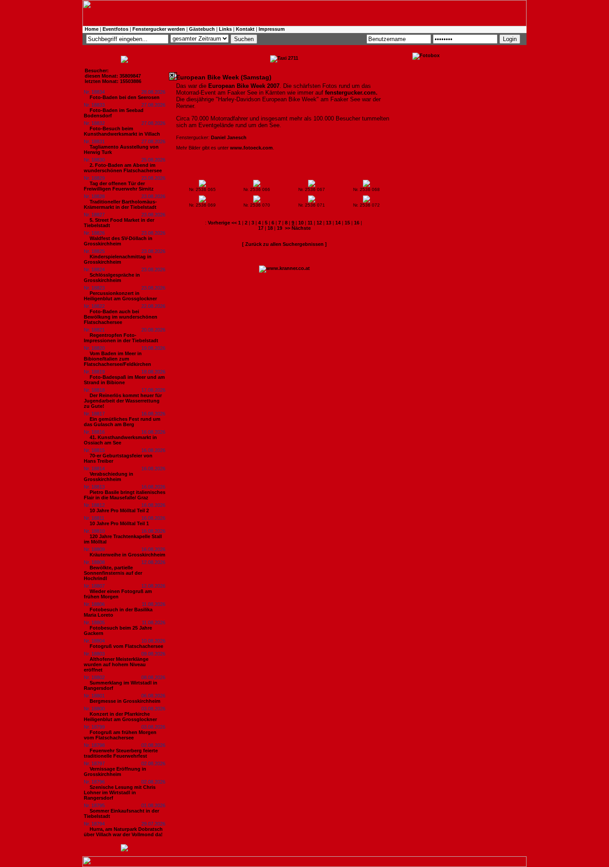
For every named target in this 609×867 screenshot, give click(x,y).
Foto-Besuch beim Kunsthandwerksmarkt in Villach (122, 131)
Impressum (272, 29)
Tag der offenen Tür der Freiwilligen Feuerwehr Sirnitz (119, 186)
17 (260, 228)
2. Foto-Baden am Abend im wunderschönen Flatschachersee (123, 167)
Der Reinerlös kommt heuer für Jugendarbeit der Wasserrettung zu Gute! (123, 401)
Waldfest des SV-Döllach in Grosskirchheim (118, 241)
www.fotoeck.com (251, 147)
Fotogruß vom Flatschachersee (126, 646)
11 (310, 222)
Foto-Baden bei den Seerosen (125, 97)
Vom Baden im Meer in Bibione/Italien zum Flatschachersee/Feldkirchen (117, 359)
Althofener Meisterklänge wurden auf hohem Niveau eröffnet (116, 664)
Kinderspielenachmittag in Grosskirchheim (118, 259)
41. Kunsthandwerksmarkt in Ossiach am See (120, 440)
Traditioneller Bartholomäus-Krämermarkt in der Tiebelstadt (120, 204)
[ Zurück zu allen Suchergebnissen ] (284, 244)
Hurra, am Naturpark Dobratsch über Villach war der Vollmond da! (123, 831)
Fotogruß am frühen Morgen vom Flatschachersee (120, 735)
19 (279, 228)
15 (347, 222)
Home (92, 29)
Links (225, 29)
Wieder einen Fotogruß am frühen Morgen (118, 594)
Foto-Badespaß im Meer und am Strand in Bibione (124, 379)
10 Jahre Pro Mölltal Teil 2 (119, 510)
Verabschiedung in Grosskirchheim (108, 476)
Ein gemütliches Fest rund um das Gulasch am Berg (122, 421)
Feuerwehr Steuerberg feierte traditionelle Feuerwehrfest (121, 753)
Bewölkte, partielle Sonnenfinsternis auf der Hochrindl (113, 573)
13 (328, 222)
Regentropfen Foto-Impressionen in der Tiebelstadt (121, 337)
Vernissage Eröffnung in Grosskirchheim (115, 771)
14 (338, 222)
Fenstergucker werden (158, 29)
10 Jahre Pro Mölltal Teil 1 (119, 523)
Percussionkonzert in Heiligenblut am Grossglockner (120, 295)
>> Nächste (298, 228)
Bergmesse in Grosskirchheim (125, 701)
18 (270, 228)
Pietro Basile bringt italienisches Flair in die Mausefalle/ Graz (124, 495)
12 (319, 222)
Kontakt (245, 29)
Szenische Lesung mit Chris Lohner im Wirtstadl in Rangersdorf (120, 792)
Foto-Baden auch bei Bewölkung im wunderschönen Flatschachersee (120, 317)
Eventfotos (115, 29)
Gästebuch (202, 29)
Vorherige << (223, 222)
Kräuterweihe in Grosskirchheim (127, 554)
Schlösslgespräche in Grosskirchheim (112, 277)
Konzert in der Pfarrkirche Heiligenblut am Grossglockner (120, 716)
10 (301, 222)
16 (356, 222)
